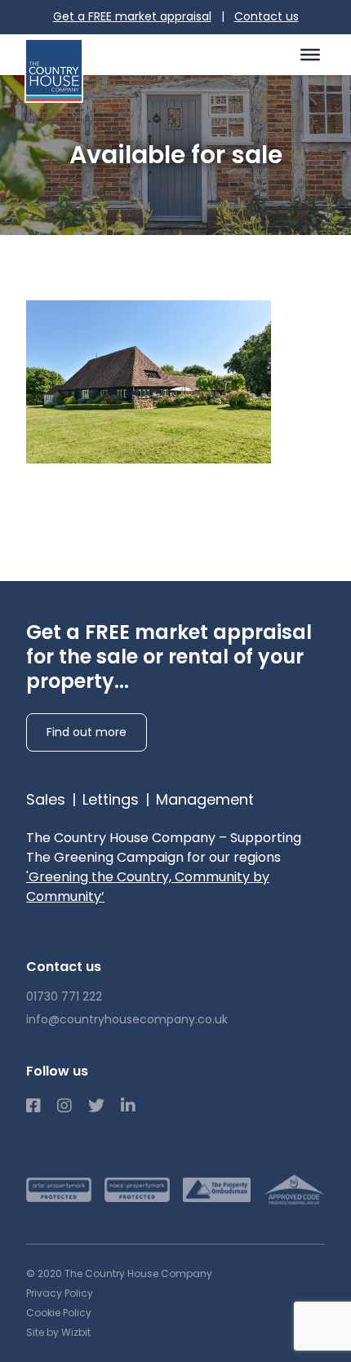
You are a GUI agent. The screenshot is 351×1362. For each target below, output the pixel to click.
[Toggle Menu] (310, 54)
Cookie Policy (58, 1313)
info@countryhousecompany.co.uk (127, 1019)
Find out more (87, 732)
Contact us (266, 16)
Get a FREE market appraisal (132, 16)
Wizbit (76, 1332)
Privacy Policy (59, 1293)
